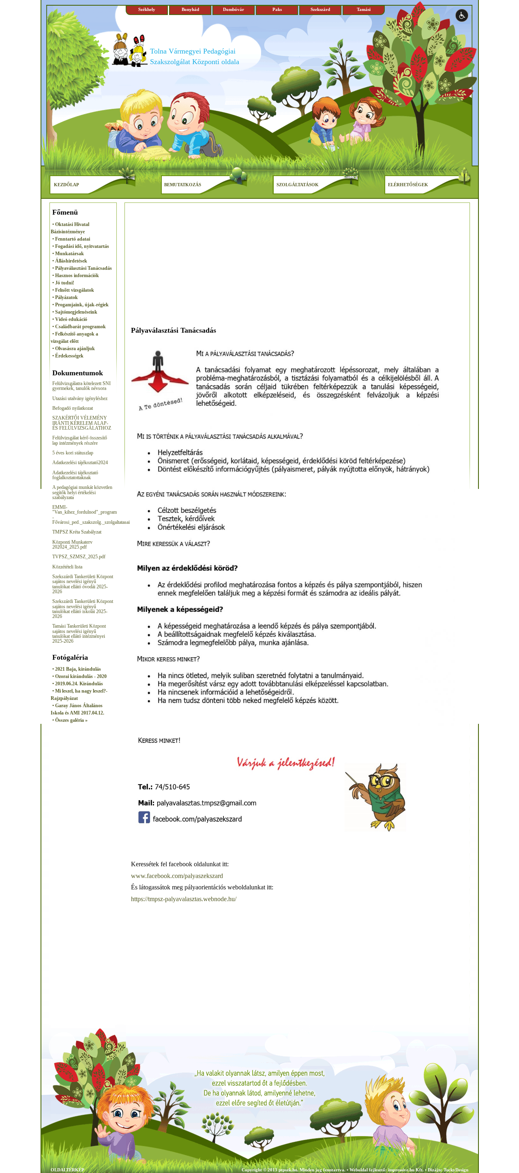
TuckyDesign (456, 1169)
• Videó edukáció (69, 319)
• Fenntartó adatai (71, 239)
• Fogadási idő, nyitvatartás (80, 246)
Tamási (364, 9)
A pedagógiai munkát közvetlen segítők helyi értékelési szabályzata (82, 492)
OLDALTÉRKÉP (67, 1169)
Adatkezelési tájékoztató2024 (80, 462)
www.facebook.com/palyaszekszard (177, 875)
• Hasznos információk (75, 275)
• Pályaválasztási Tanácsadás (82, 268)
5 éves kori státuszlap (72, 453)
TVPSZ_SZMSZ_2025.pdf (78, 557)
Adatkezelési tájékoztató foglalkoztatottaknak (75, 475)
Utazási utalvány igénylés (76, 398)
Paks (277, 9)
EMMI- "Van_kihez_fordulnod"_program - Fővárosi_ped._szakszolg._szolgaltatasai (91, 514)
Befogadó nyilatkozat (72, 408)
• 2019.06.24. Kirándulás (77, 684)
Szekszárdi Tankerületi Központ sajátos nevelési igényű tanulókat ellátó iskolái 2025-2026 (82, 608)
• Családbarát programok (79, 326)
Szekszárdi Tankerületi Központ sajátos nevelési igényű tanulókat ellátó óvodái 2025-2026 (82, 584)
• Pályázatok (65, 297)
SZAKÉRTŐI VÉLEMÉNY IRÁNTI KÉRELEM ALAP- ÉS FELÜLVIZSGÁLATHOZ (81, 423)
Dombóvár (233, 9)
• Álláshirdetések (69, 261)
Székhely (146, 9)
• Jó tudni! (63, 283)
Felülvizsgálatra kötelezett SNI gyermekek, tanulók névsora (81, 386)
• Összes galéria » (70, 720)
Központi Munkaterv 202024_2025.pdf (72, 544)
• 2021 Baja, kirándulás (76, 669)
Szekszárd (320, 9)
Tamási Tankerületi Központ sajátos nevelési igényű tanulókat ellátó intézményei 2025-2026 (79, 633)
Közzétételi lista (67, 567)
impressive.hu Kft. (406, 1169)
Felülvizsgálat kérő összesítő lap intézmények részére (79, 440)
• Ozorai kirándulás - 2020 (79, 676)
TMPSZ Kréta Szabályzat (77, 532)
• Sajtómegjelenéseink (74, 312)
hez (104, 398)
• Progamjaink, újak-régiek (80, 305)
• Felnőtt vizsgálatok (73, 290)
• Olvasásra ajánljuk (73, 348)
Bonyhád (190, 9)
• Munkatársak (68, 253)
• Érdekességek (68, 356)
